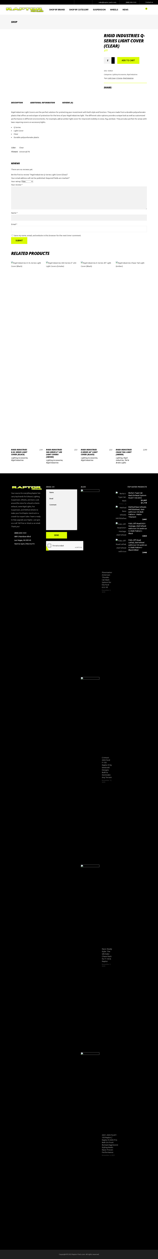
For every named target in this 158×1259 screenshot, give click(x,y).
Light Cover (112, 78)
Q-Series (119, 78)
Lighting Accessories (119, 74)
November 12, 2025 (107, 781)
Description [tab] (17, 102)
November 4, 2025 (108, 1155)
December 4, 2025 (106, 591)
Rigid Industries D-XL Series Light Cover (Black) (19, 452)
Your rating (16, 181)
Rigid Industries (132, 74)
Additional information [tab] (42, 102)
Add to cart (128, 60)
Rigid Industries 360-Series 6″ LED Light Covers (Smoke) (54, 453)
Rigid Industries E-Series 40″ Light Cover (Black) (89, 452)
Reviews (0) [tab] (67, 102)
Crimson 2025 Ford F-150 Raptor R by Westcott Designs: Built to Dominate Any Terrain (107, 767)
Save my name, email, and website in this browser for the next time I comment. (47, 235)
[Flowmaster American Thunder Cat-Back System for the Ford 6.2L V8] (90, 582)
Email (14, 224)
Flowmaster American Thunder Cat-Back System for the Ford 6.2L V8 (107, 579)
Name (14, 213)
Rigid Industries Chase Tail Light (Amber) (124, 452)
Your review (16, 185)
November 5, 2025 (106, 965)
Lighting (119, 458)
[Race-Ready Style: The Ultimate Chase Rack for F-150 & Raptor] (90, 957)
